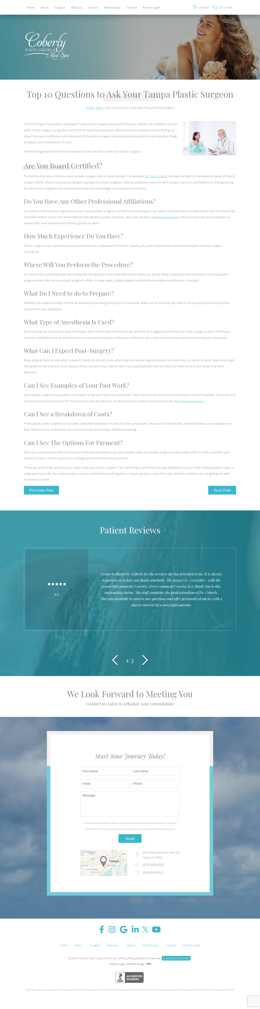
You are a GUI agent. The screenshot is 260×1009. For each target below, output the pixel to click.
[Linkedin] (135, 929)
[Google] (123, 929)
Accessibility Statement (176, 958)
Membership (112, 7)
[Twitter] (145, 929)
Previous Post (41, 490)
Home (31, 7)
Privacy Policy (127, 958)
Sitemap (155, 958)
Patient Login (151, 7)
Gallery (93, 7)
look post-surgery (192, 401)
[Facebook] (101, 929)
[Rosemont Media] (148, 964)
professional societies (165, 217)
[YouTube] (156, 929)
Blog (99, 108)
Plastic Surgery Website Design (127, 964)
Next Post (222, 490)
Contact (131, 7)
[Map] (103, 863)
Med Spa (77, 7)
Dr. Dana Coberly (156, 176)
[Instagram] (112, 929)
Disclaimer (143, 958)
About (44, 7)
